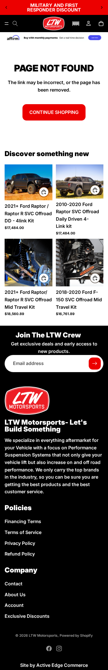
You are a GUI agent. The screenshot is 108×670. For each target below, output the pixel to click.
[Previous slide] (6, 7)
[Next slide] (101, 7)
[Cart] (101, 23)
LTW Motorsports (43, 635)
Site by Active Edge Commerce (54, 665)
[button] (75, 23)
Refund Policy (20, 554)
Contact (13, 584)
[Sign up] (95, 364)
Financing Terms (23, 521)
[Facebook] (49, 648)
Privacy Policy (20, 543)
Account (14, 605)
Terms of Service (23, 532)
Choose (48, 192)
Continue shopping (54, 112)
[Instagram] (59, 648)
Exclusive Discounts (27, 616)
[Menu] (6, 23)
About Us (15, 594)
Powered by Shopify (76, 635)
